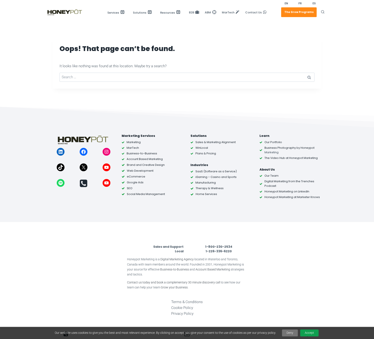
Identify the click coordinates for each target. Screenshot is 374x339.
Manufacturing (205, 183)
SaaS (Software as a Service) (216, 171)
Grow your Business (174, 287)
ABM (208, 13)
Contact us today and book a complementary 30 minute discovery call (173, 282)
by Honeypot (305, 148)
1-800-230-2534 (218, 247)
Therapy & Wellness (210, 188)
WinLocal (201, 148)
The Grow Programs (299, 12)
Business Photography (280, 148)
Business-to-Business (174, 269)
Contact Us (253, 13)
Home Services (206, 194)
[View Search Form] (323, 12)
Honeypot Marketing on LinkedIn (286, 191)
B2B (191, 13)
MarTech (228, 13)
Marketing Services (138, 136)
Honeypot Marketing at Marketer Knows (292, 197)
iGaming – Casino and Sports (216, 177)
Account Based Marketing (212, 269)
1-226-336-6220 (219, 251)
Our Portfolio (273, 142)
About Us (267, 169)
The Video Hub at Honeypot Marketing (291, 158)
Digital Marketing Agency (177, 259)
